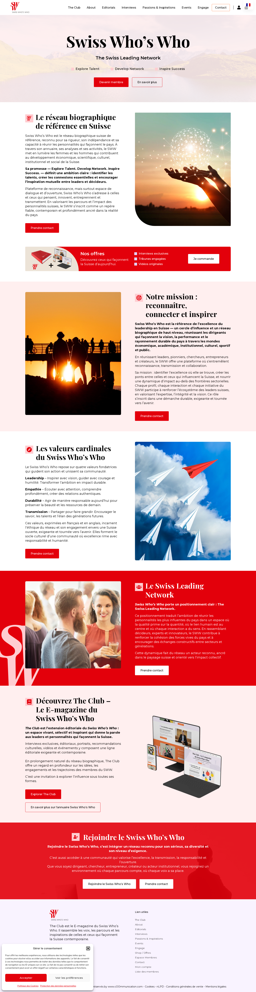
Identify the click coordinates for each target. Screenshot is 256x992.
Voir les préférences (69, 977)
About (91, 7)
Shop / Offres (143, 952)
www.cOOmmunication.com (125, 986)
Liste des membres (147, 971)
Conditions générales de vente (184, 986)
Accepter (26, 977)
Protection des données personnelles (58, 986)
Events (186, 7)
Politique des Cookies (27, 986)
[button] (88, 948)
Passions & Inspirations (158, 7)
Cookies (149, 986)
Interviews (129, 7)
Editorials (108, 7)
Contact (221, 7)
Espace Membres (146, 957)
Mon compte (143, 966)
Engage (203, 7)
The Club (74, 7)
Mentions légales (215, 986)
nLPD (160, 986)
